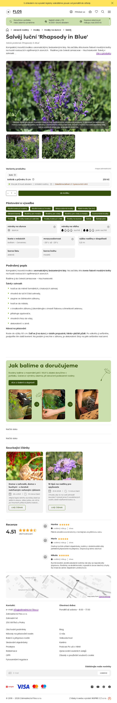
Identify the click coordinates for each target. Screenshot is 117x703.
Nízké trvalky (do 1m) (86, 208)
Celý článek (17, 508)
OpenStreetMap (104, 596)
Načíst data (11, 429)
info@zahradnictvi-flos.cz (26, 610)
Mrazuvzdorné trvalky (64, 208)
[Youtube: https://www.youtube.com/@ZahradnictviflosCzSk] (98, 687)
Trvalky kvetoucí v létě (53, 219)
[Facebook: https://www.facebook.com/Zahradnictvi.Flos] (109, 687)
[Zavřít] (112, 3)
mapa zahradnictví (103, 169)
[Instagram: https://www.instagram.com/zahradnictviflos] (92, 687)
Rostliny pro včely (53, 214)
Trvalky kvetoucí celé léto (28, 219)
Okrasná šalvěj (14, 214)
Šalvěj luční (101, 219)
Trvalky (11, 219)
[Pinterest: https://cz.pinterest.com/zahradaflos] (104, 687)
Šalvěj (88, 219)
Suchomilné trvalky (100, 214)
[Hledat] (103, 11)
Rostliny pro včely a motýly (76, 214)
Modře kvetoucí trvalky (41, 208)
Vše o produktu (103, 53)
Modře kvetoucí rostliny (17, 208)
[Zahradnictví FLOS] (14, 12)
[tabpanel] (23, 21)
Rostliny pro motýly (33, 214)
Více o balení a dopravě (23, 383)
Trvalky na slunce (74, 219)
